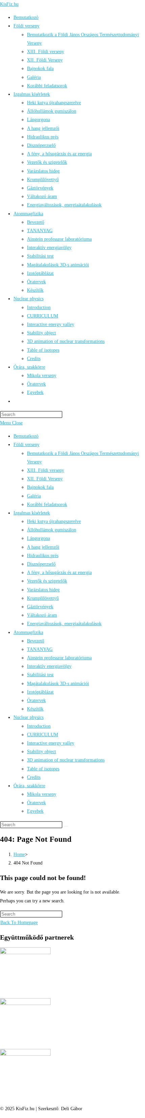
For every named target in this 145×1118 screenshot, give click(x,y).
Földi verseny (26, 444)
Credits (33, 777)
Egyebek (35, 811)
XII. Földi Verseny (45, 478)
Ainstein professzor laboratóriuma (59, 657)
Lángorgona (38, 538)
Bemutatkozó (25, 436)
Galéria (34, 496)
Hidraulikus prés (42, 555)
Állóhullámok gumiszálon (51, 529)
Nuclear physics (28, 717)
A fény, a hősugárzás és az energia (59, 572)
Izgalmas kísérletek (31, 513)
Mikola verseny (41, 794)
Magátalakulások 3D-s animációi (58, 683)
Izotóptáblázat (40, 692)
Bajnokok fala (40, 487)
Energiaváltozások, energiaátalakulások (64, 623)
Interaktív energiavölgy (49, 666)
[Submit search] (66, 826)
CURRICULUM (42, 734)
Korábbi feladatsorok (47, 504)
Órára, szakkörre (29, 785)
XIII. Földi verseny (45, 470)
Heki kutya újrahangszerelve (54, 521)
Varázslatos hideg (43, 589)
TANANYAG (40, 649)
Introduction (39, 726)
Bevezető (35, 640)
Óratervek (36, 700)
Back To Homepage (19, 922)
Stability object (41, 751)
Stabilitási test (40, 674)
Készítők (35, 708)
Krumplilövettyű (43, 598)
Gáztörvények (40, 606)
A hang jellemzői (43, 547)
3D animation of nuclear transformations (66, 760)
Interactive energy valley (50, 743)
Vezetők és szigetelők (47, 581)
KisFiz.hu (9, 4)
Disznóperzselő (41, 564)
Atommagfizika (28, 632)
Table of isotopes (43, 768)
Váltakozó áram (42, 615)
